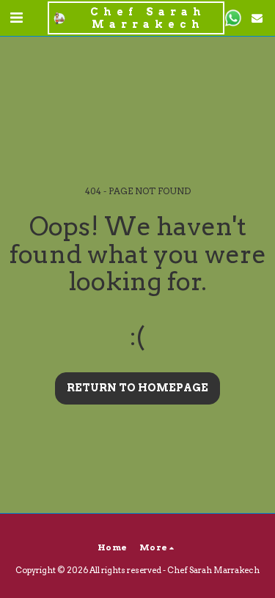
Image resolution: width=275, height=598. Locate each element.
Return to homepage (137, 388)
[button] (16, 18)
